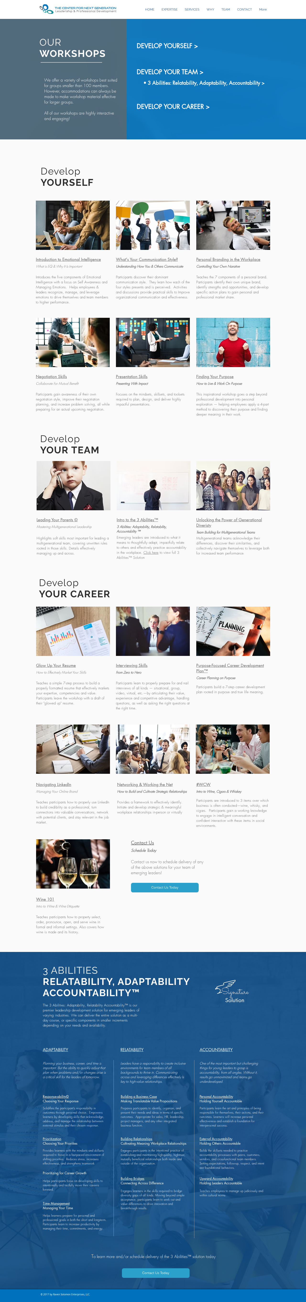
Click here (150, 552)
